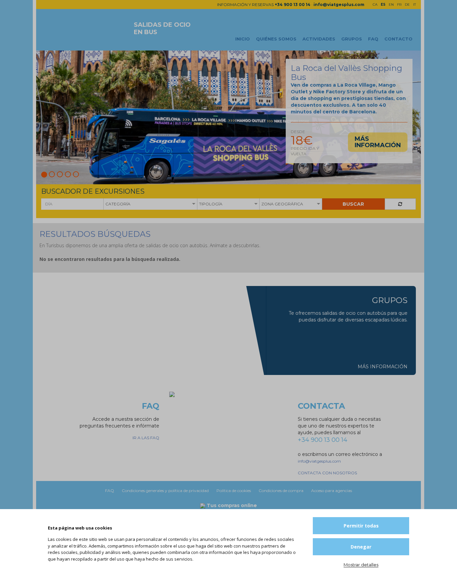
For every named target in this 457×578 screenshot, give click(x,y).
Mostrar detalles (361, 564)
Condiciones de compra (281, 490)
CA (375, 4)
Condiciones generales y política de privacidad (166, 490)
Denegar (361, 547)
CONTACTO (398, 38)
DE (407, 4)
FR (399, 4)
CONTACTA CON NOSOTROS (327, 472)
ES (383, 4)
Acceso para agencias (331, 490)
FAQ (373, 38)
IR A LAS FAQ (145, 437)
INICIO (242, 38)
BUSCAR (353, 204)
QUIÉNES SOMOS (276, 38)
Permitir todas (361, 525)
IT (414, 4)
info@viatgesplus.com (338, 4)
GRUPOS (351, 38)
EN (391, 4)
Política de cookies (234, 490)
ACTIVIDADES (318, 38)
